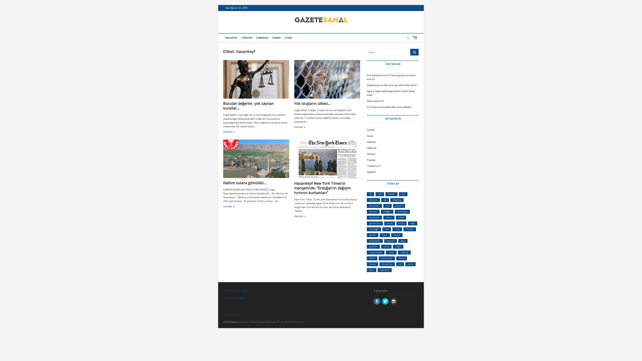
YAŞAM (371, 171)
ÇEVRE (288, 37)
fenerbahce (402, 211)
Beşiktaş (397, 200)
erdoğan (387, 211)
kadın (384, 235)
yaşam (276, 37)
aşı (385, 200)
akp (403, 194)
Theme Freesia (257, 322)
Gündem (246, 37)
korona (397, 235)
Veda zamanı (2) (375, 100)
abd (380, 194)
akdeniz (391, 194)
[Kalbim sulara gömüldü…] (256, 159)
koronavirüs (374, 240)
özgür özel (384, 270)
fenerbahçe (374, 217)
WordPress (270, 322)
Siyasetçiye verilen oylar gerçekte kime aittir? (392, 85)
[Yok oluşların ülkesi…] (327, 79)
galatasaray (374, 223)
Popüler (371, 159)
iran (387, 229)
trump (401, 258)
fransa (389, 217)
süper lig (404, 252)
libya (403, 240)
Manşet (371, 153)
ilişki (412, 223)
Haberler (262, 37)
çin (400, 264)
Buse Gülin (374, 205)
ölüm (371, 270)
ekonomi (373, 211)
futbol (401, 217)
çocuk (410, 264)
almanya (373, 200)
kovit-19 (390, 240)
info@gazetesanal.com (235, 297)
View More (231, 132)
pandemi (373, 246)
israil (397, 229)
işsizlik (372, 235)
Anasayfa (231, 37)
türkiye (372, 264)
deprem (399, 205)
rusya (386, 246)
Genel (370, 135)
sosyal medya (375, 252)
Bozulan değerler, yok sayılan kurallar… (248, 105)
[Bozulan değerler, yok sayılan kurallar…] (256, 79)
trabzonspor (386, 258)
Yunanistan (387, 264)
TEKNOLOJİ (373, 165)
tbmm (372, 258)
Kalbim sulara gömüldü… (244, 182)
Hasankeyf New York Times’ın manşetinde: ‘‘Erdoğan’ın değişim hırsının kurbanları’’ (322, 188)
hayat (401, 223)
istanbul (409, 229)
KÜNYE (245, 290)
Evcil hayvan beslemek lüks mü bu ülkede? (389, 106)
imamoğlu (374, 229)
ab (370, 194)
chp (387, 205)
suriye (391, 252)
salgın (398, 246)
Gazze (390, 223)
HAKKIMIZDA (230, 290)
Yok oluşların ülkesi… (312, 103)
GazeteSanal (230, 321)
